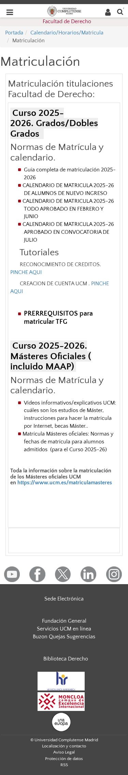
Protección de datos (64, 758)
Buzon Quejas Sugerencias (64, 637)
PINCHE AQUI (26, 272)
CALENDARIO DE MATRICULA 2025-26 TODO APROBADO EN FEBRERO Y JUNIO (69, 209)
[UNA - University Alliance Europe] (61, 721)
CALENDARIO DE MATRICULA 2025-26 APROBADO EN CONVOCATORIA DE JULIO (69, 232)
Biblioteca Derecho (65, 659)
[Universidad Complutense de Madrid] (64, 10)
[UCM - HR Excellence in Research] (61, 681)
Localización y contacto (64, 746)
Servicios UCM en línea (64, 629)
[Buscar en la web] (120, 11)
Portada (14, 33)
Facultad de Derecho (67, 21)
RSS (64, 764)
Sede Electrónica (64, 599)
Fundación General (64, 621)
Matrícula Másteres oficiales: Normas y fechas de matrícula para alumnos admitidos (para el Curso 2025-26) (68, 442)
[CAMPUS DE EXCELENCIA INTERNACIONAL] (61, 701)
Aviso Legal (64, 752)
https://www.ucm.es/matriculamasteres (64, 483)
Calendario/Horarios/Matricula (66, 33)
